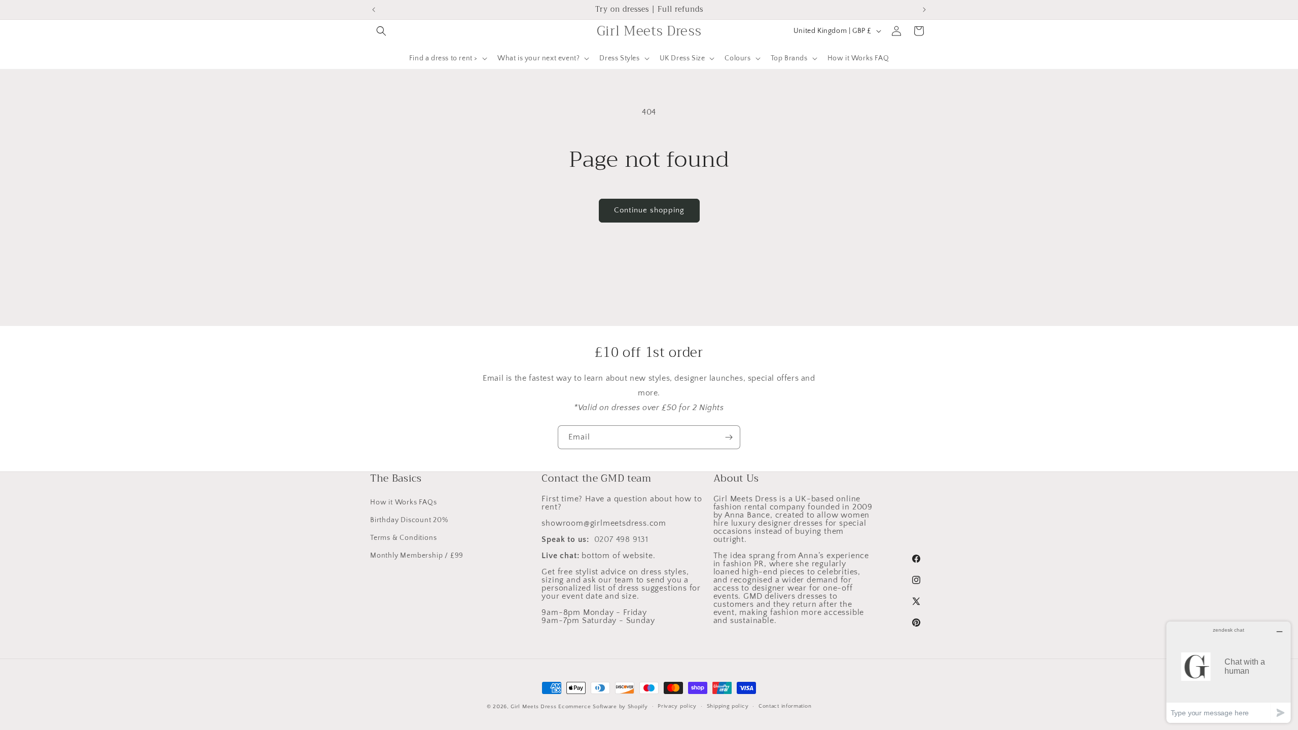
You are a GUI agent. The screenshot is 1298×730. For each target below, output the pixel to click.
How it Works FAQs (403, 502)
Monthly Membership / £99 (416, 556)
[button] (381, 31)
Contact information (785, 706)
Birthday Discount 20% (409, 520)
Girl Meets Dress (533, 707)
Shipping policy (728, 706)
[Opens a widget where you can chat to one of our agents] (1228, 671)
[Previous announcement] (374, 9)
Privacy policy (677, 706)
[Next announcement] (924, 9)
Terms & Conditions (403, 538)
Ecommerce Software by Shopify (602, 707)
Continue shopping (649, 210)
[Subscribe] (728, 437)
